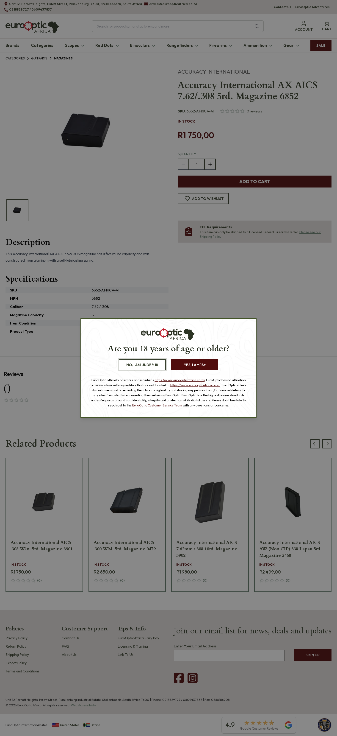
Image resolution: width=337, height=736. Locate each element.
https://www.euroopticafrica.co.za (180, 380)
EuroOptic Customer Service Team (157, 405)
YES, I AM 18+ (195, 364)
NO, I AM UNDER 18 (142, 364)
